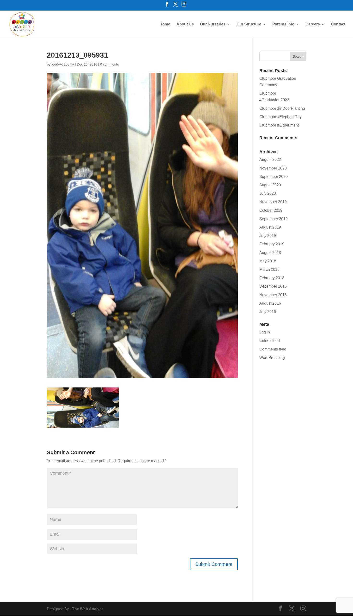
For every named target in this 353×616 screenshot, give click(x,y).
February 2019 (271, 244)
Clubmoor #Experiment (279, 125)
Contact (338, 24)
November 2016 (273, 295)
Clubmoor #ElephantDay (280, 117)
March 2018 (269, 269)
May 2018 (267, 261)
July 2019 (267, 236)
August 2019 (270, 227)
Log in (264, 332)
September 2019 (273, 219)
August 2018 (270, 253)
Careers (312, 24)
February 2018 (271, 278)
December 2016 (273, 286)
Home (164, 24)
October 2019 (270, 210)
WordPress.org (272, 358)
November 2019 (273, 202)
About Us (185, 24)
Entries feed (269, 340)
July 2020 (267, 193)
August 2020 (270, 185)
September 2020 (273, 177)
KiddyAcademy (62, 64)
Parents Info (283, 24)
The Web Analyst (87, 609)
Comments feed (272, 349)
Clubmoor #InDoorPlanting (282, 108)
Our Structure (249, 24)
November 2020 (273, 168)
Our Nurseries (212, 24)
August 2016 (270, 303)
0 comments (109, 64)
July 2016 (267, 312)
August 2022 (270, 159)
